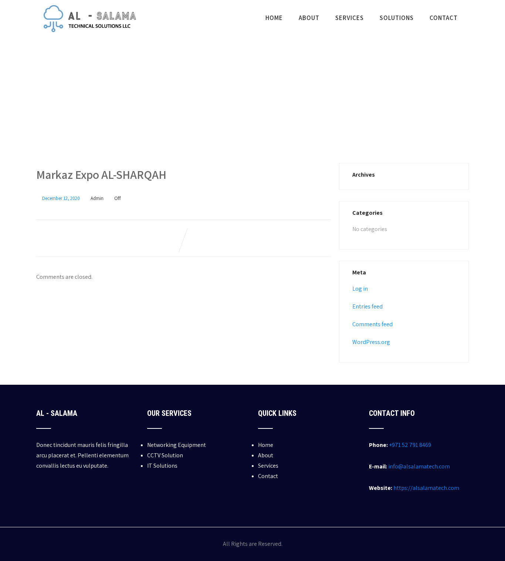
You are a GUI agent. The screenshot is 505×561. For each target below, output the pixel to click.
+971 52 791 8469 (410, 445)
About (309, 18)
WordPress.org (371, 342)
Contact (444, 18)
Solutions (397, 18)
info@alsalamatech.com (419, 466)
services (349, 18)
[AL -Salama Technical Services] (89, 38)
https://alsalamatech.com (426, 488)
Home (274, 18)
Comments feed (372, 324)
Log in (360, 289)
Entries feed (367, 306)
